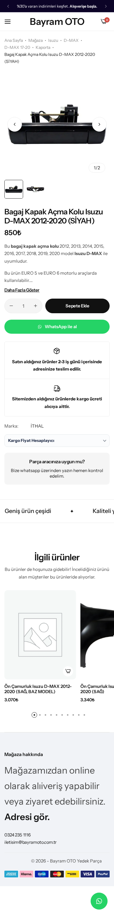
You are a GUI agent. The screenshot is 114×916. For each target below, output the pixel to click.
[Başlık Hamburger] (10, 21)
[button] (8, 6)
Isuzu (53, 40)
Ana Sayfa (13, 40)
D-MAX (71, 40)
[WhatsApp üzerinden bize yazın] (99, 901)
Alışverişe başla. (83, 6)
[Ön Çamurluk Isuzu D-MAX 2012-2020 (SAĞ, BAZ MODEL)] (40, 634)
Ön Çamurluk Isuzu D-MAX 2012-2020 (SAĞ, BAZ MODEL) (38, 689)
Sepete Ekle (77, 306)
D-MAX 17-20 (17, 47)
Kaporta (43, 47)
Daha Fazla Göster (21, 290)
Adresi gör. (27, 816)
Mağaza (35, 40)
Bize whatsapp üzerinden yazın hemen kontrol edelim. (57, 473)
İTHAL (37, 426)
